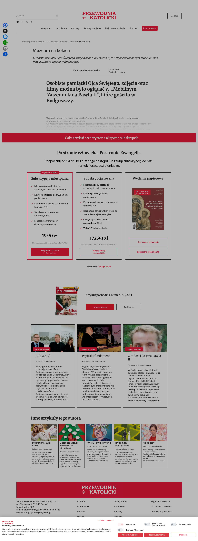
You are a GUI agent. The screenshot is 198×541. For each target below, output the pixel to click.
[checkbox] (120, 524)
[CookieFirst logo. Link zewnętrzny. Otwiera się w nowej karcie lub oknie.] (7, 522)
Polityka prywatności (105, 520)
